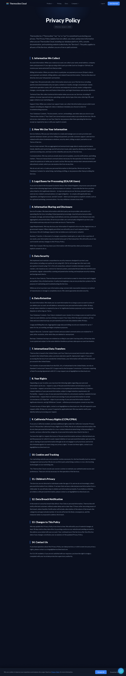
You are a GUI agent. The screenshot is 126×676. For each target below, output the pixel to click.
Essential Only (115, 672)
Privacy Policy (55, 672)
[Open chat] (121, 671)
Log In (103, 3)
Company (74, 3)
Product (49, 3)
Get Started (114, 3)
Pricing (59, 3)
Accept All (101, 672)
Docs (66, 3)
